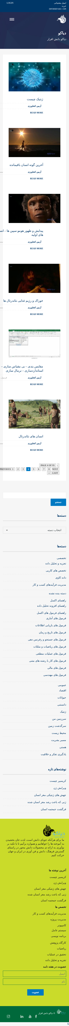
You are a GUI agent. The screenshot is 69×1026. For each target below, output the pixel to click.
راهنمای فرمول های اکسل (51, 612)
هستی (62, 747)
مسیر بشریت (58, 740)
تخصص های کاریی (56, 570)
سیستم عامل (59, 930)
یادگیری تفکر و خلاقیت (53, 754)
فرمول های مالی (56, 667)
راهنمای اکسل (58, 600)
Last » (53, 473)
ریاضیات (61, 948)
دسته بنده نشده (57, 593)
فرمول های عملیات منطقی (51, 653)
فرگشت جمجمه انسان (53, 809)
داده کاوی (60, 577)
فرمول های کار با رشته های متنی (47, 660)
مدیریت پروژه (58, 919)
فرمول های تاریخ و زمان (52, 632)
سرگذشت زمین (57, 725)
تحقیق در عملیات (56, 954)
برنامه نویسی (58, 936)
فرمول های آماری (56, 618)
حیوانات (62, 697)
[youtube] (30, 1017)
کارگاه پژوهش (58, 942)
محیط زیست (59, 733)
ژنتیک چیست (35, 99)
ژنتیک (63, 711)
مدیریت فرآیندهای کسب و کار (49, 584)
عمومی (62, 685)
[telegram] (15, 1017)
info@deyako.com (57, 9)
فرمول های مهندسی (54, 675)
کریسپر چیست (58, 780)
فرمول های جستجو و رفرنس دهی (47, 639)
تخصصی (61, 558)
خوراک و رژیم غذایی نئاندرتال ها (23, 300)
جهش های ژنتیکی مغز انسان (50, 795)
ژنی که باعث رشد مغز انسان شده (47, 802)
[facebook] (36, 1017)
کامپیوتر (61, 925)
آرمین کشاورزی (34, 106)
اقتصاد (62, 690)
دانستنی (61, 704)
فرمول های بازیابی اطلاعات (50, 625)
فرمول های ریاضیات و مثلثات (49, 646)
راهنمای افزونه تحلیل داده (51, 605)
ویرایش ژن (59, 788)
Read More (36, 112)
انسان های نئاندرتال (31, 436)
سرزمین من (59, 718)
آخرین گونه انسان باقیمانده (26, 164)
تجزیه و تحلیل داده (55, 563)
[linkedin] (22, 1017)
